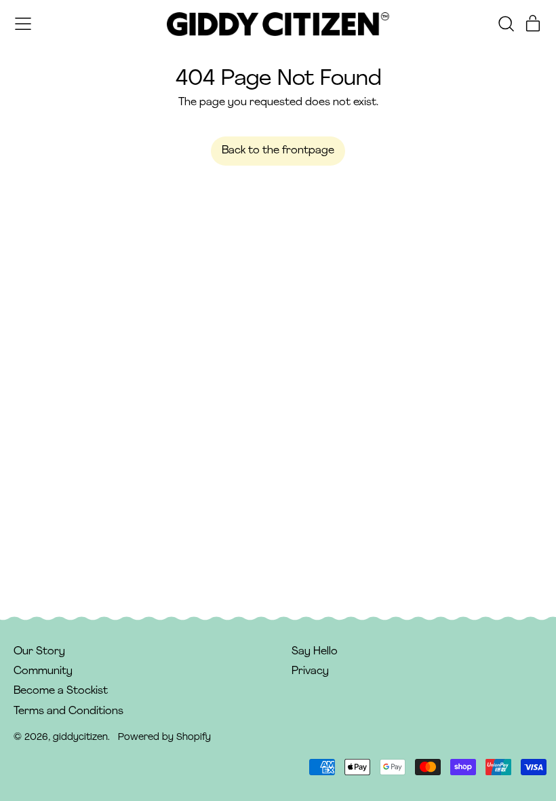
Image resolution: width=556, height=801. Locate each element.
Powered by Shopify (164, 737)
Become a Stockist (61, 691)
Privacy (310, 671)
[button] (505, 23)
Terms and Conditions (68, 711)
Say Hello (315, 651)
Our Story (39, 651)
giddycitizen (80, 737)
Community (43, 671)
